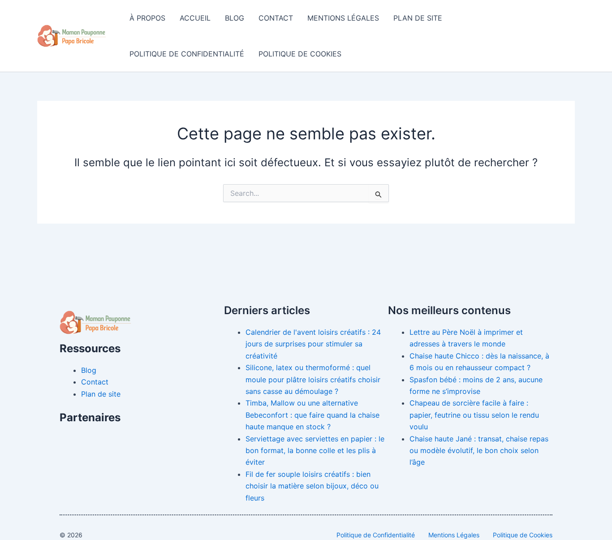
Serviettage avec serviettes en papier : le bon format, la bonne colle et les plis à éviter (315, 450)
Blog (234, 17)
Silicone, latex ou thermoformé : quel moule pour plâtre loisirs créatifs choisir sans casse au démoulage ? (313, 379)
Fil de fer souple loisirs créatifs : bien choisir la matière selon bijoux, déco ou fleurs (312, 486)
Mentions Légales (343, 17)
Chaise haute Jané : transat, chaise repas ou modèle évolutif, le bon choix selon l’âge (478, 450)
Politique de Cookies (300, 53)
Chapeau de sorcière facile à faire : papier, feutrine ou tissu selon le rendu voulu (474, 414)
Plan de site (417, 17)
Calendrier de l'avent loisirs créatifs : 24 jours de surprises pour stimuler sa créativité (313, 344)
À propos (147, 17)
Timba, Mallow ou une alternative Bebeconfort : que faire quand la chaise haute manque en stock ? (312, 414)
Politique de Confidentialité (186, 53)
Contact (276, 17)
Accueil (195, 17)
